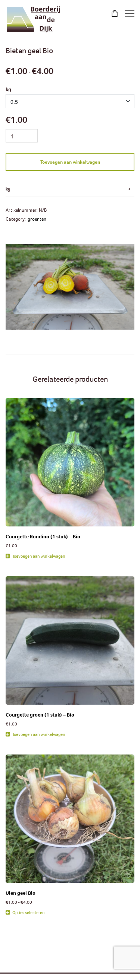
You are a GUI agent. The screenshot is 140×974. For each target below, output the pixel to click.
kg (8, 89)
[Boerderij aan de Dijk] (34, 19)
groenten (37, 219)
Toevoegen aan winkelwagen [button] (38, 556)
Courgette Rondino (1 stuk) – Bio (43, 536)
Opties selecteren (28, 912)
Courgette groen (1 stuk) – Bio (40, 714)
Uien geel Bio (20, 893)
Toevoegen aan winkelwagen (70, 162)
